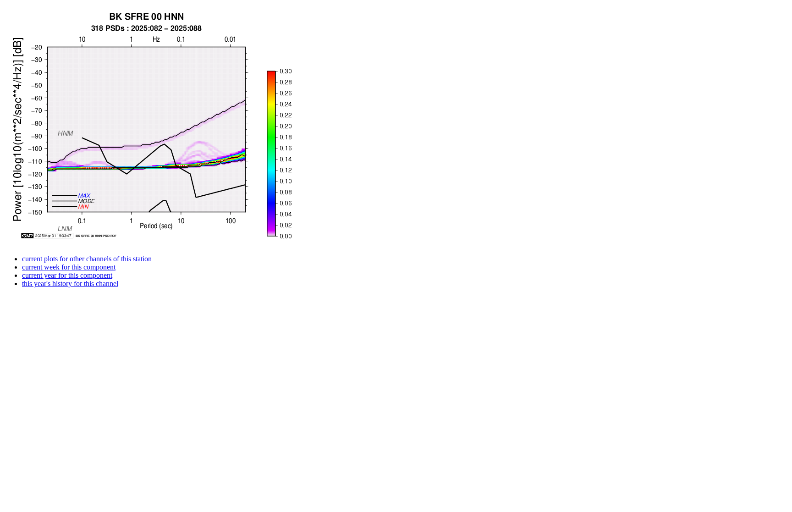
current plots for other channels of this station (87, 259)
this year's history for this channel (70, 283)
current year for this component (67, 275)
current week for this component (69, 267)
